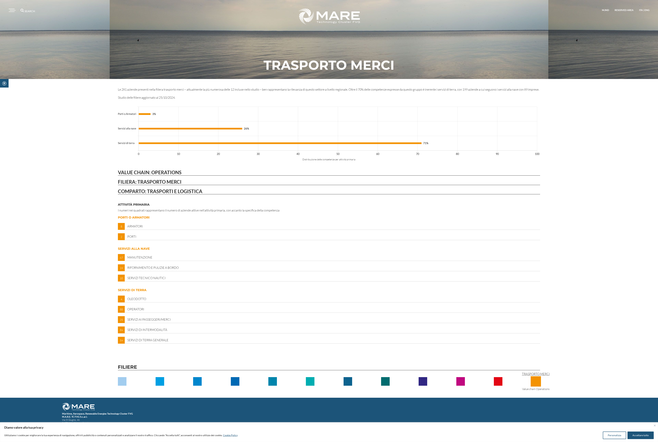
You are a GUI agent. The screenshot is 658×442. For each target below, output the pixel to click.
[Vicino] (655, 425)
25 (121, 320)
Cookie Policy (230, 435)
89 (121, 330)
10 (121, 278)
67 (121, 257)
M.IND (605, 10)
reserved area (624, 10)
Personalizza (614, 435)
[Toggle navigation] (12, 10)
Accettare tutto (640, 435)
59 (121, 340)
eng (646, 10)
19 (121, 268)
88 (121, 309)
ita (641, 10)
